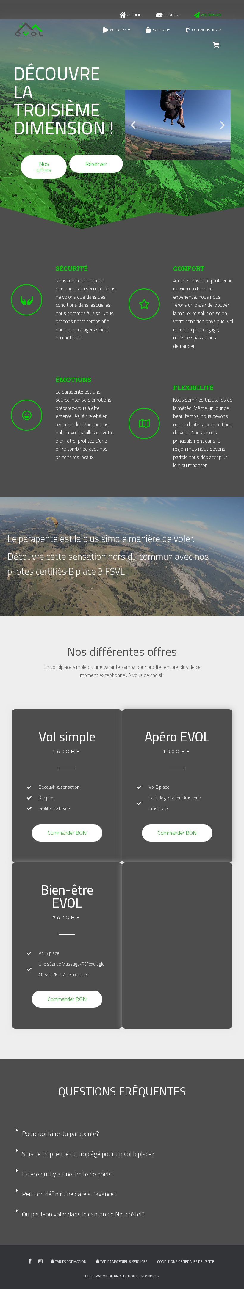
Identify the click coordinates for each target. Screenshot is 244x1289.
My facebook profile (30, 1261)
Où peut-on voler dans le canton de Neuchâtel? (83, 1214)
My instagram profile (40, 1261)
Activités (118, 29)
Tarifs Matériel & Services (123, 1261)
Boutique (161, 29)
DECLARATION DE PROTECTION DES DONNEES (122, 1276)
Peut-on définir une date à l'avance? (69, 1194)
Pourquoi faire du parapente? (60, 1133)
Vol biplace (211, 14)
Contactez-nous (207, 29)
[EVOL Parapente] (28, 29)
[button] (133, 125)
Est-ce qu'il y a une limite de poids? (68, 1174)
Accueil (134, 14)
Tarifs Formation (70, 1261)
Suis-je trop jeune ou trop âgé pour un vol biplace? (88, 1154)
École (170, 14)
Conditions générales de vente (185, 1261)
